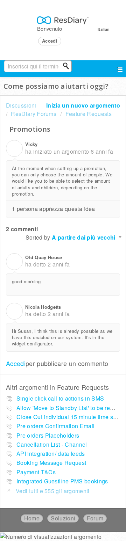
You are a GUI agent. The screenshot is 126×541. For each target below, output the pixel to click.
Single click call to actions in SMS (60, 398)
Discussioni (21, 105)
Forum (95, 518)
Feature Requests (88, 114)
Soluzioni (63, 518)
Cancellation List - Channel (51, 444)
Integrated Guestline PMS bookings (62, 481)
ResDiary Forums (33, 114)
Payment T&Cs (36, 472)
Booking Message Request (51, 463)
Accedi (16, 363)
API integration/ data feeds (50, 453)
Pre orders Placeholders (47, 435)
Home (32, 518)
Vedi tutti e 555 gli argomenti (53, 491)
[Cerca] (68, 66)
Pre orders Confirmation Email (55, 426)
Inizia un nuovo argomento (83, 105)
